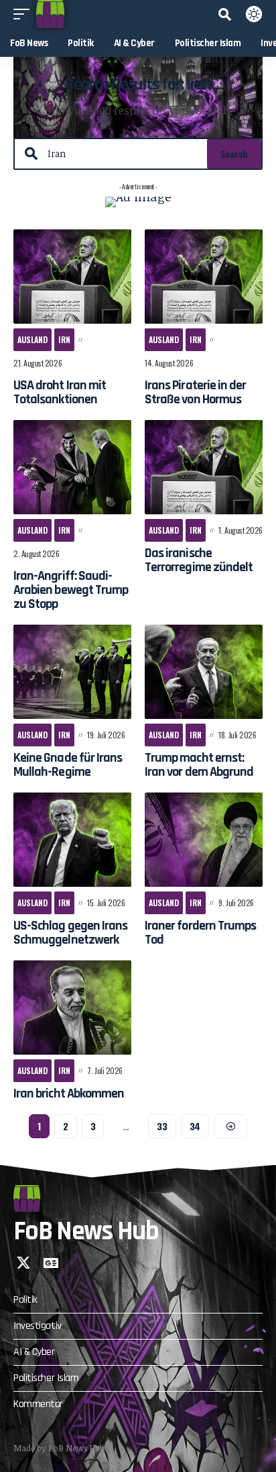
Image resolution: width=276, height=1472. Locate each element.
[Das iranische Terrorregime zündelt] (204, 467)
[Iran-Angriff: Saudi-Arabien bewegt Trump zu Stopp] (72, 467)
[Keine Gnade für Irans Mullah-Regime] (72, 672)
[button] (24, 14)
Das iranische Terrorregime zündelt (199, 560)
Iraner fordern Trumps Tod (200, 932)
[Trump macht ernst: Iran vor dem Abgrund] (204, 672)
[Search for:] (122, 154)
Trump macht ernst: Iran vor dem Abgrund (199, 764)
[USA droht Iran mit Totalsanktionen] (72, 276)
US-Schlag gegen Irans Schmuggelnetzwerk (70, 932)
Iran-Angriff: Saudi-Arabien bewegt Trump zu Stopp (70, 590)
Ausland (32, 339)
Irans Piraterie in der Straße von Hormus (195, 392)
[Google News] (51, 1262)
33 (162, 1126)
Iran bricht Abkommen (68, 1093)
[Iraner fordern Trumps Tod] (204, 840)
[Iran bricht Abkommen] (72, 1007)
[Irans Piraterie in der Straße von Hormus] (204, 276)
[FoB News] (50, 14)
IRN (64, 339)
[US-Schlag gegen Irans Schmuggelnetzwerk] (72, 840)
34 (195, 1126)
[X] (23, 1262)
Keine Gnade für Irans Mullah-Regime (67, 764)
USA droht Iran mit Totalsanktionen (59, 392)
